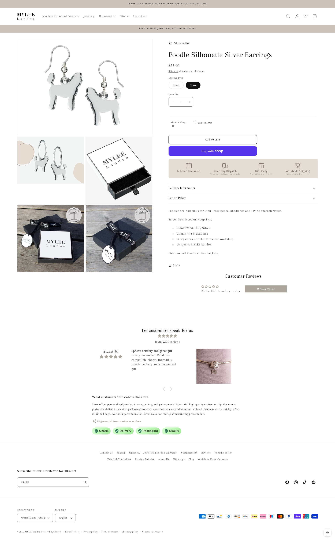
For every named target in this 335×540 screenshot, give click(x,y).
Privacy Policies (144, 459)
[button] (60, 16)
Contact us (106, 452)
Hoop (178, 86)
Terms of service (109, 532)
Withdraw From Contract (213, 459)
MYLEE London (33, 532)
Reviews (206, 452)
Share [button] (176, 265)
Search (121, 452)
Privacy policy (90, 532)
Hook (193, 85)
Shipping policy (130, 532)
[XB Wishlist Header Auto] (305, 16)
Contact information (152, 532)
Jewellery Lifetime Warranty (160, 452)
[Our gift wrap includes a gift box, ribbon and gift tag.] (173, 126)
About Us (163, 459)
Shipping (173, 71)
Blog (191, 459)
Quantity (173, 94)
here (215, 253)
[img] (167, 336)
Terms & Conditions (119, 459)
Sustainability (189, 452)
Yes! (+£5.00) (205, 122)
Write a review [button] (265, 289)
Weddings (179, 459)
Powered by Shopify (51, 532)
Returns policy (223, 452)
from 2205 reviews (167, 341)
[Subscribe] (84, 482)
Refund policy (72, 532)
